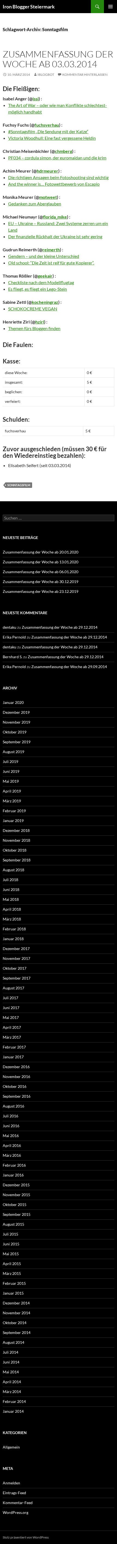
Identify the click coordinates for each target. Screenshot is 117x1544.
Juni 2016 (11, 1125)
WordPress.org (15, 1512)
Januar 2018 (13, 938)
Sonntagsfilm (18, 485)
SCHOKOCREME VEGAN (32, 308)
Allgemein (11, 1447)
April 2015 (12, 1263)
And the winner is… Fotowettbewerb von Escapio (54, 184)
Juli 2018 (10, 879)
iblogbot (46, 74)
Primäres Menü (110, 6)
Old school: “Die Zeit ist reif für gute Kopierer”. (51, 262)
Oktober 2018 (14, 850)
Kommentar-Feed (18, 1502)
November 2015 (16, 1194)
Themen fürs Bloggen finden (34, 328)
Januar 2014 (13, 1411)
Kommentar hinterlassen (84, 74)
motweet (48, 197)
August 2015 (13, 1224)
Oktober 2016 (14, 1086)
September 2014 (16, 1332)
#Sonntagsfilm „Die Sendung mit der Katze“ (48, 131)
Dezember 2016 (16, 1066)
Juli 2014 (10, 1352)
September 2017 (16, 978)
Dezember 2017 (16, 948)
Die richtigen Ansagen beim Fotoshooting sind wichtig (58, 177)
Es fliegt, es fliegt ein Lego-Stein (37, 289)
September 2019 (16, 741)
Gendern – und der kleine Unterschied (43, 256)
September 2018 (16, 860)
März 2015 (12, 1273)
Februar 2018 (14, 929)
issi (36, 98)
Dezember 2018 (16, 830)
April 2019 (12, 791)
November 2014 (16, 1312)
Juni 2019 (11, 771)
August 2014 (13, 1342)
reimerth (51, 249)
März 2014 (12, 1391)
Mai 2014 (11, 1372)
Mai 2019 (11, 781)
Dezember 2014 (16, 1303)
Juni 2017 (11, 1007)
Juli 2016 (10, 1116)
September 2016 (16, 1096)
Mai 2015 (11, 1253)
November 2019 (16, 722)
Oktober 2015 (14, 1204)
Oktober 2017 (14, 968)
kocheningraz (45, 302)
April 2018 (12, 909)
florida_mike (55, 216)
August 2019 (13, 751)
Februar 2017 (14, 1047)
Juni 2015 (11, 1244)
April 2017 (12, 1027)
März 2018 (12, 919)
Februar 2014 (14, 1401)
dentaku (9, 627)
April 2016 (12, 1145)
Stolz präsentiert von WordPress (26, 1537)
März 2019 (12, 801)
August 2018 (13, 869)
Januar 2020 (13, 702)
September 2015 (16, 1214)
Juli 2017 (10, 997)
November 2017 (16, 958)
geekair (45, 275)
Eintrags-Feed (14, 1492)
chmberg (63, 151)
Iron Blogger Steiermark (29, 7)
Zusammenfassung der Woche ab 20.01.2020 (40, 552)
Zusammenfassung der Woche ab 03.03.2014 (58, 58)
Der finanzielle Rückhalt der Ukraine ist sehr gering (55, 236)
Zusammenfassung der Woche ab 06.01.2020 (40, 571)
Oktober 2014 (14, 1322)
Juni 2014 (11, 1362)
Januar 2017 (13, 1056)
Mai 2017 (11, 1017)
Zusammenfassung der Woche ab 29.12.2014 (59, 627)
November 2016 (16, 1076)
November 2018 (16, 840)
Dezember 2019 (16, 712)
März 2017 (12, 1037)
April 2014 (12, 1381)
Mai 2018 (11, 899)
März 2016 (12, 1155)
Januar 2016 (13, 1175)
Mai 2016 (11, 1135)
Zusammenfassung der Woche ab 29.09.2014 (69, 666)
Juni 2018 (11, 889)
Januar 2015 (13, 1293)
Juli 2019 (10, 761)
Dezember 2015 (16, 1184)
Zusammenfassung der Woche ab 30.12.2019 (40, 581)
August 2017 (13, 988)
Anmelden (11, 1483)
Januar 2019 (13, 820)
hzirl (39, 321)
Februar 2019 (14, 810)
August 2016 (13, 1106)
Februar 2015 (14, 1283)
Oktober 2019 (14, 732)
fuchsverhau (47, 124)
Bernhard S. (12, 656)
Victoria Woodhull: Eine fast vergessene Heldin (52, 138)
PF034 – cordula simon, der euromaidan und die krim (57, 157)
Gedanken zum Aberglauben (34, 203)
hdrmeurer (47, 170)
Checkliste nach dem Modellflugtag (41, 282)
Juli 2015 (10, 1234)
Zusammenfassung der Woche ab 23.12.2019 (40, 591)
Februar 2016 (14, 1165)
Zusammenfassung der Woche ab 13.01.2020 (40, 562)
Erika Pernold (14, 637)
